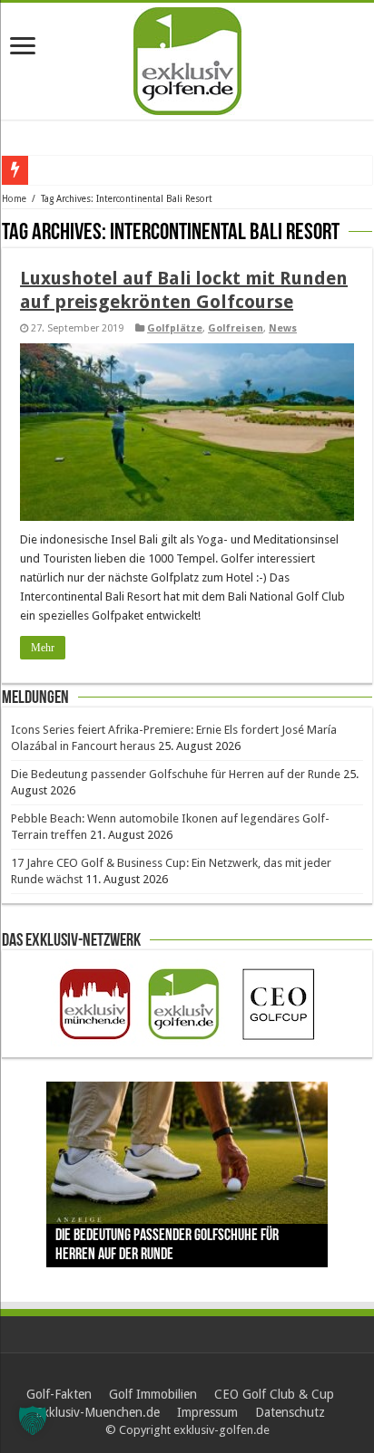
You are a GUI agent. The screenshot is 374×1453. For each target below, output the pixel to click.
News (283, 328)
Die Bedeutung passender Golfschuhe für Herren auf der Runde (175, 774)
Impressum (207, 1412)
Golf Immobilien (153, 1394)
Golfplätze (174, 328)
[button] (32, 1420)
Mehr (42, 647)
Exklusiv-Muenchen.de (97, 1412)
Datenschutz (290, 1412)
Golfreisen (235, 328)
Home (14, 199)
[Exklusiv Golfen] (187, 58)
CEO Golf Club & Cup (274, 1394)
